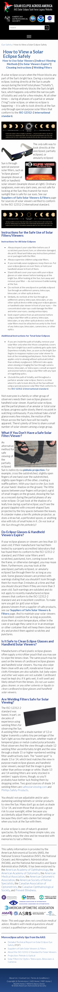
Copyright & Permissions (17, 981)
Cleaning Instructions (19, 67)
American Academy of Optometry (20, 873)
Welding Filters (43, 67)
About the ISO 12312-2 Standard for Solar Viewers (32, 952)
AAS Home (34, 981)
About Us (13, 978)
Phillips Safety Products (14, 790)
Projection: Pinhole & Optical (21, 955)
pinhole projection (34, 469)
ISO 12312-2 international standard (29, 388)
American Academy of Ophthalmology (27, 869)
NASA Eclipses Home (36, 984)
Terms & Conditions (39, 978)
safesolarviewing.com (34, 786)
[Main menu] (29, 36)
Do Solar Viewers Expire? (35, 64)
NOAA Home (19, 984)
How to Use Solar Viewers (18, 60)
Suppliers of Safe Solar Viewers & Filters (25, 197)
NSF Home (46, 981)
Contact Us (24, 978)
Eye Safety (6, 44)
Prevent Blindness (26, 890)
